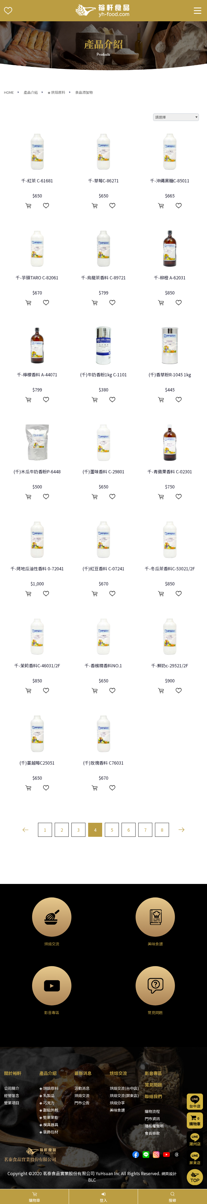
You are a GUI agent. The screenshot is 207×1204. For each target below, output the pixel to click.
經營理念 (11, 1095)
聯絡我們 (153, 1096)
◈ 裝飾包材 (48, 1131)
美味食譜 (117, 1110)
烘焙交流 (81, 1095)
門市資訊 (152, 1118)
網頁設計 (169, 1173)
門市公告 (81, 1102)
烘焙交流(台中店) (124, 1088)
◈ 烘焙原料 (56, 92)
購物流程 (152, 1111)
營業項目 (11, 1102)
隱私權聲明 (154, 1126)
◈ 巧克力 (46, 1102)
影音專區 (153, 1073)
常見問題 (153, 1084)
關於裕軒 (12, 1073)
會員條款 (152, 1133)
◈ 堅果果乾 (48, 1117)
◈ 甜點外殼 (48, 1110)
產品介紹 (31, 92)
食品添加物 (84, 92)
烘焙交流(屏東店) (124, 1095)
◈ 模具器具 (48, 1124)
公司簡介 (11, 1088)
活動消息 (81, 1088)
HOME (9, 92)
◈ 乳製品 (46, 1095)
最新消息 (83, 1073)
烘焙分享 (117, 1102)
